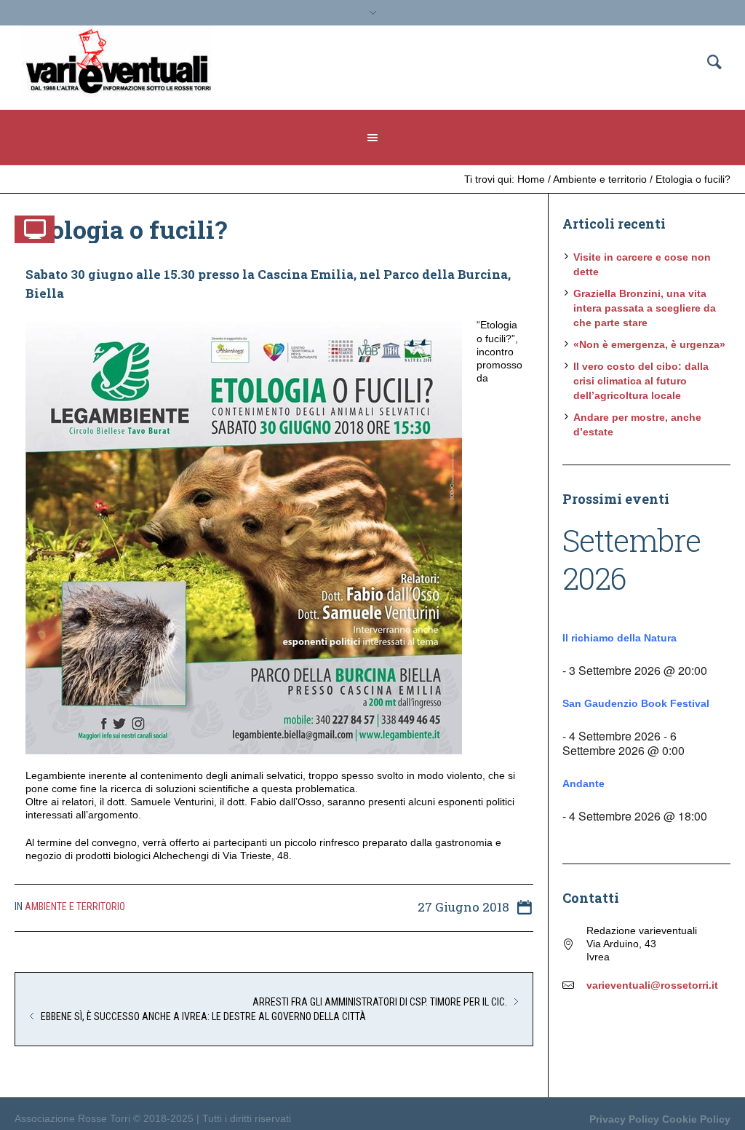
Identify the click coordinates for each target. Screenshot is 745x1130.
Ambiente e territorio (600, 179)
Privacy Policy (624, 1119)
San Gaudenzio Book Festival (635, 703)
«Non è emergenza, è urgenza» (649, 344)
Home (531, 179)
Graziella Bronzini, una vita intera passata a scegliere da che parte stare (644, 308)
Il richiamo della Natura (619, 638)
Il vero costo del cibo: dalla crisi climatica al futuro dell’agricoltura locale (641, 380)
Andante (583, 783)
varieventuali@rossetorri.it (652, 985)
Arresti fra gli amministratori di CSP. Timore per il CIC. (379, 1002)
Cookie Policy (696, 1119)
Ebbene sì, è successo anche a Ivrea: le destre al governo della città (203, 1016)
